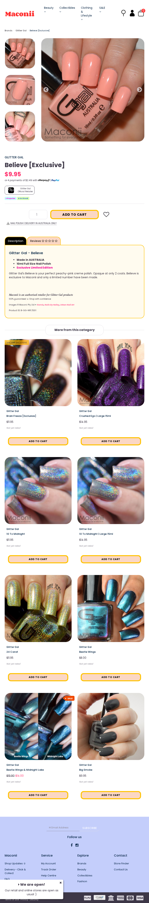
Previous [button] (46, 90)
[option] (93, 90)
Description (15, 241)
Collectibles (67, 8)
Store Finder (121, 863)
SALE (102, 8)
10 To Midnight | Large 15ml (96, 534)
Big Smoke (85, 770)
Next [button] (139, 90)
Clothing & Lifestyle (86, 11)
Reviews (36, 241)
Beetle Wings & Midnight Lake (25, 770)
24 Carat (12, 652)
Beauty (49, 8)
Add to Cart (74, 214)
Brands (8, 30)
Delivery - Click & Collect (15, 871)
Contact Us (121, 869)
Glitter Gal (21, 30)
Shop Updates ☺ (15, 863)
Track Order (48, 869)
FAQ (7, 879)
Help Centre (48, 875)
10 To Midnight (15, 534)
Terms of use (12, 899)
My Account (48, 863)
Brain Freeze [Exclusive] (21, 416)
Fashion (82, 881)
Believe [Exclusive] (39, 30)
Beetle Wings (87, 652)
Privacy (24, 899)
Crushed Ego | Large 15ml (95, 416)
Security (34, 899)
